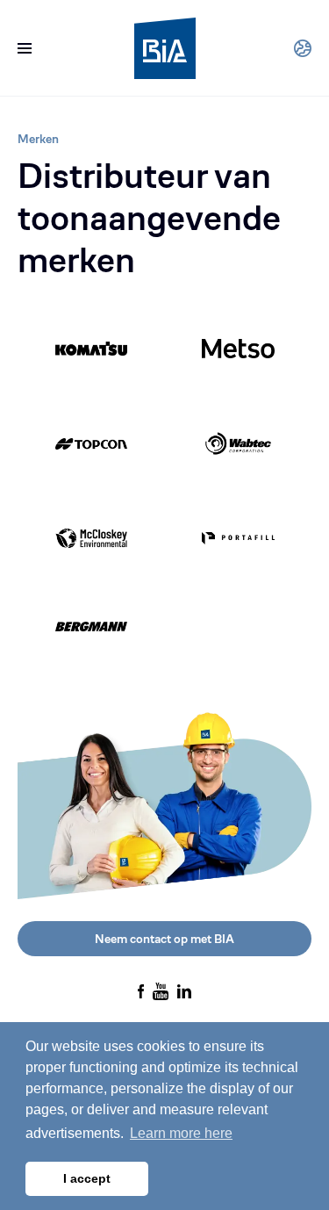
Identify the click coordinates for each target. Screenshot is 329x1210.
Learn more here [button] (181, 1133)
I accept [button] (87, 1178)
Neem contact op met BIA (164, 939)
